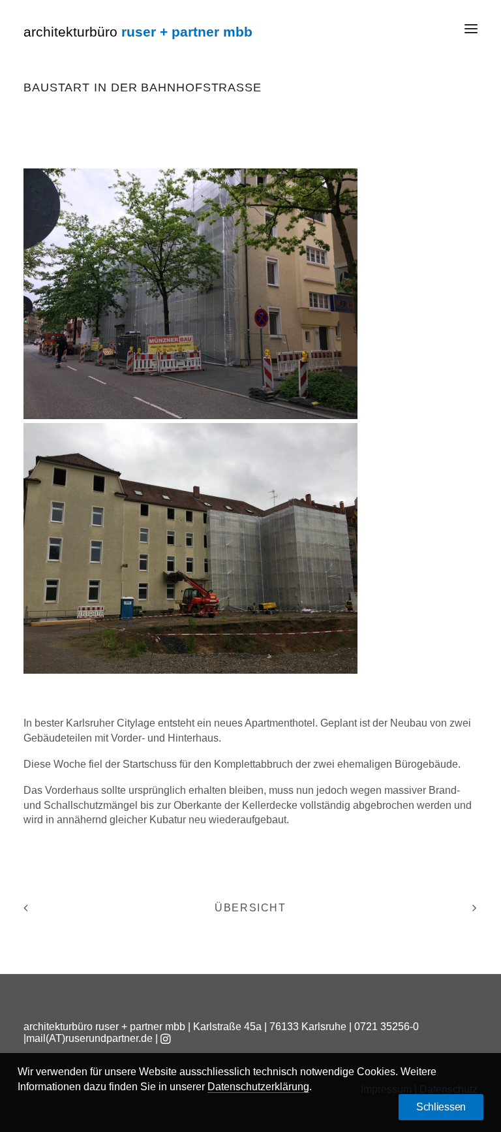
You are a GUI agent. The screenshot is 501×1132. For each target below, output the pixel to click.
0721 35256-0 (386, 1026)
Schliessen (441, 1106)
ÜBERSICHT (250, 907)
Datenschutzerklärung (258, 1086)
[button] (471, 28)
